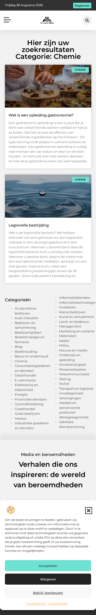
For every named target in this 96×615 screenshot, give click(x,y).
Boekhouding (26, 351)
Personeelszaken (72, 369)
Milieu (64, 345)
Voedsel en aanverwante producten (69, 407)
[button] (88, 510)
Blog (18, 347)
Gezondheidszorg (29, 404)
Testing (65, 379)
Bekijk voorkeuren (48, 593)
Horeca (20, 418)
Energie (21, 394)
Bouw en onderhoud (31, 356)
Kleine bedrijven (72, 312)
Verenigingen (70, 398)
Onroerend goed (72, 364)
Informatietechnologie (77, 302)
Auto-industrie (26, 318)
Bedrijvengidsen (28, 332)
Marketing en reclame (77, 331)
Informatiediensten (74, 298)
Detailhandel (25, 375)
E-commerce (25, 380)
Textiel (64, 384)
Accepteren (48, 566)
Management (70, 326)
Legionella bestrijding (29, 225)
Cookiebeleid (36, 603)
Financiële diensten (31, 399)
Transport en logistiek (76, 388)
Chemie (21, 361)
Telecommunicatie (74, 374)
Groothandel (25, 409)
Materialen (68, 336)
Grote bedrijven (27, 413)
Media (64, 341)
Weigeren (48, 579)
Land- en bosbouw (74, 322)
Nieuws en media (73, 350)
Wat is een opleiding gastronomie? (41, 115)
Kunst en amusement (76, 317)
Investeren (67, 307)
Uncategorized (71, 393)
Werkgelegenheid (73, 417)
